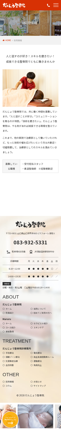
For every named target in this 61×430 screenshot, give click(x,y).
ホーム (9, 308)
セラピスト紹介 (41, 323)
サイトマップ (40, 385)
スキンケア (39, 327)
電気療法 (38, 352)
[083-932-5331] (48, 5)
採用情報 (10, 381)
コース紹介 (11, 327)
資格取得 (10, 331)
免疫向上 (38, 365)
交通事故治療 (12, 360)
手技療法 (10, 352)
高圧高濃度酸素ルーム (44, 356)
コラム (9, 385)
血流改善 (10, 365)
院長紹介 (10, 312)
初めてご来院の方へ (43, 312)
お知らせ (38, 381)
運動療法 (38, 360)
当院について (40, 308)
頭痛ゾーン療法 (13, 356)
